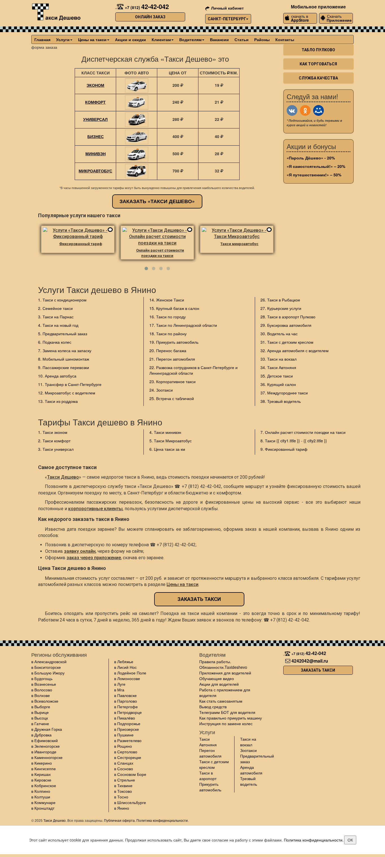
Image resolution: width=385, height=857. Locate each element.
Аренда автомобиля (251, 770)
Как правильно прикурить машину (230, 718)
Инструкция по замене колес (226, 723)
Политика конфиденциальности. (162, 820)
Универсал (95, 119)
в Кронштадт (42, 808)
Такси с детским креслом (214, 764)
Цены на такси (92, 39)
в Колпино (40, 791)
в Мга (119, 689)
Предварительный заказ (257, 758)
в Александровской (49, 661)
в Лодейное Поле (130, 673)
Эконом (95, 85)
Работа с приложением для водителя (224, 692)
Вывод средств (213, 706)
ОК (350, 840)
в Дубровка (41, 735)
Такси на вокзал (248, 741)
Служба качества (318, 78)
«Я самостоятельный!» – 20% (316, 166)
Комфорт (95, 102)
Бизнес (95, 136)
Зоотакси (248, 750)
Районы (262, 39)
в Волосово (41, 689)
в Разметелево (127, 740)
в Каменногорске (47, 757)
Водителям (190, 39)
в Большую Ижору (48, 673)
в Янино (121, 808)
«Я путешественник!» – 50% (314, 174)
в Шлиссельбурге (130, 802)
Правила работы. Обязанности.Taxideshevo (223, 664)
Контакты (284, 39)
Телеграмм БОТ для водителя (227, 712)
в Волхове (40, 695)
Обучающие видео (216, 678)
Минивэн (95, 153)
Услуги (63, 39)
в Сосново (123, 768)
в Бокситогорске (46, 667)
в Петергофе (126, 706)
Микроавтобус (95, 171)
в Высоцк (39, 718)
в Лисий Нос (125, 667)
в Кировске (41, 780)
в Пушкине (124, 735)
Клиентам (161, 39)
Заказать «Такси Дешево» (157, 201)
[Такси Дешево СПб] (56, 11)
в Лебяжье (123, 661)
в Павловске (125, 695)
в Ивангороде (43, 751)
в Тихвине (123, 785)
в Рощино (123, 746)
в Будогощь (41, 678)
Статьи (241, 39)
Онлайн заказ (150, 17)
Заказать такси (199, 599)
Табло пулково (318, 50)
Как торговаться (318, 64)
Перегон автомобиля (210, 753)
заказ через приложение (94, 557)
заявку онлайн (80, 551)
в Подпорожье (127, 723)
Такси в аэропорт (207, 775)
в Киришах (41, 774)
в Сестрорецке (127, 757)
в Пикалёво (124, 718)
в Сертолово (125, 751)
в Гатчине (40, 723)
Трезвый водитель (248, 781)
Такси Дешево (63, 477)
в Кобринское (43, 785)
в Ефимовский (44, 740)
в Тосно (121, 797)
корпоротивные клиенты (95, 508)
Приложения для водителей (225, 673)
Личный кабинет (227, 8)
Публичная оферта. (120, 820)
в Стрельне (124, 780)
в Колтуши (40, 797)
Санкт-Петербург (227, 19)
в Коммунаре (43, 802)
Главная (42, 39)
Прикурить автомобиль (210, 786)
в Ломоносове (127, 678)
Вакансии (219, 39)
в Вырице (40, 712)
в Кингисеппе (43, 768)
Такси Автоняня (208, 741)
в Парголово (125, 701)
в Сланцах (123, 763)
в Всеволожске (44, 701)
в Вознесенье (43, 684)
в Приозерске (126, 729)
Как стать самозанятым (220, 701)
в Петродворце (128, 712)
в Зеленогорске (45, 746)
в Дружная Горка (46, 729)
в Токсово (123, 791)
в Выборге (40, 706)
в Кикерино (41, 763)
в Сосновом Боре (130, 774)
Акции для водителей (219, 684)
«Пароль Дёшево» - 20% (311, 158)
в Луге (119, 684)
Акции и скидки (130, 39)
